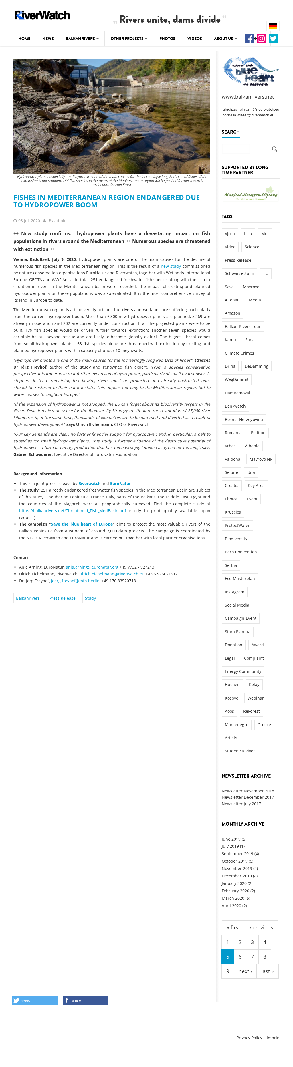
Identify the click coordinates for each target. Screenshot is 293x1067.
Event (252, 499)
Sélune (231, 472)
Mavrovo (251, 286)
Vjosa (230, 233)
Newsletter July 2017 (241, 803)
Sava (229, 286)
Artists (231, 737)
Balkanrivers (81, 38)
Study (90, 598)
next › (245, 971)
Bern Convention (241, 552)
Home (24, 38)
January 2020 (234, 883)
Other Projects (127, 38)
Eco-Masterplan (240, 578)
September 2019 (237, 853)
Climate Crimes (239, 353)
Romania (233, 432)
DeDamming (256, 366)
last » (267, 971)
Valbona (232, 459)
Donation (233, 644)
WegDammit (236, 379)
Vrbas (230, 445)
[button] (35, 1000)
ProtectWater (237, 525)
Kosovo (231, 698)
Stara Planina (237, 631)
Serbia (231, 565)
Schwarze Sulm (239, 273)
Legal (230, 658)
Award (258, 644)
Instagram (234, 592)
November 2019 (237, 868)
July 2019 (230, 846)
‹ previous (261, 927)
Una (251, 472)
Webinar (256, 698)
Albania (252, 445)
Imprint (274, 1037)
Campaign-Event (240, 618)
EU (265, 273)
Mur (265, 233)
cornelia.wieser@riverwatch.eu (248, 115)
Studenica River (240, 751)
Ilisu (248, 233)
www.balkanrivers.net (248, 96)
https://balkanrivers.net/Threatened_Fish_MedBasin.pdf (72, 510)
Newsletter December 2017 (248, 797)
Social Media (237, 605)
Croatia (232, 485)
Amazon (232, 313)
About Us (224, 38)
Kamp (230, 339)
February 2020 (235, 890)
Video (230, 246)
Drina (230, 366)
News (48, 38)
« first (233, 927)
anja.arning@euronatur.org (92, 567)
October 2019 (235, 861)
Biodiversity (236, 538)
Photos (167, 38)
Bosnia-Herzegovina (244, 419)
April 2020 (231, 905)
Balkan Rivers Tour (243, 326)
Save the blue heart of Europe (82, 524)
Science (252, 246)
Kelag (254, 684)
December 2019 (237, 876)
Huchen (232, 684)
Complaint (254, 658)
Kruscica (233, 512)
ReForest (251, 711)
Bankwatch (235, 406)
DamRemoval (237, 393)
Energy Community (243, 671)
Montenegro (236, 724)
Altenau (232, 300)
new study (171, 266)
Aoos (229, 711)
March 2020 (233, 898)
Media (255, 300)
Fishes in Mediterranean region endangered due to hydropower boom (106, 200)
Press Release (62, 598)
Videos (194, 38)
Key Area (256, 485)
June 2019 (231, 839)
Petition (258, 432)
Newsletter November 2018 (248, 791)
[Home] (42, 14)
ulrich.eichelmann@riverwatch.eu (112, 574)
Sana (250, 339)
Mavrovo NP (261, 459)
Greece (264, 724)
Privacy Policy (249, 1037)
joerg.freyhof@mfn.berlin (75, 580)
